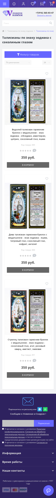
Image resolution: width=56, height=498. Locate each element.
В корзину (28, 164)
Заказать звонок (44, 15)
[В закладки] (47, 74)
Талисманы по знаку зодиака (20, 31)
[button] (23, 4)
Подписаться (44, 423)
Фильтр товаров (29, 54)
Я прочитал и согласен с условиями (26, 443)
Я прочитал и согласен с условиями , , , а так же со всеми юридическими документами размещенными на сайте (29, 434)
